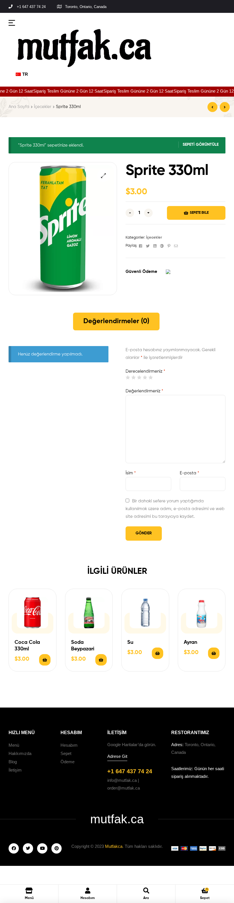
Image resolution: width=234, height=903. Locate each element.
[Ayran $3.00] (225, 107)
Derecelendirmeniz (145, 371)
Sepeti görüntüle (201, 145)
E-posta (189, 473)
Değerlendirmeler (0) (116, 321)
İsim (131, 473)
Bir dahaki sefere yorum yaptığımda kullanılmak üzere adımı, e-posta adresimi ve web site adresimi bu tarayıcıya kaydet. (175, 509)
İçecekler (42, 107)
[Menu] (12, 22)
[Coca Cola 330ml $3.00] (212, 107)
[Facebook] (14, 848)
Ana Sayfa (19, 107)
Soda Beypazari (82, 646)
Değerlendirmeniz (144, 391)
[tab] (116, 321)
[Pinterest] (56, 848)
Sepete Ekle (199, 213)
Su (130, 642)
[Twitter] (28, 848)
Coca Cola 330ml (27, 646)
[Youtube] (42, 848)
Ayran (190, 642)
